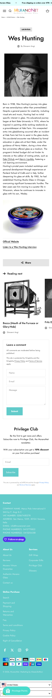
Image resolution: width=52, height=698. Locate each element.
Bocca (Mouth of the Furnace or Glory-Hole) (20, 325)
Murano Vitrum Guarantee (10, 567)
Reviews (6, 560)
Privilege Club (35, 565)
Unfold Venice (11, 17)
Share (28, 262)
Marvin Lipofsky (26, 159)
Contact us (8, 582)
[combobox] (26, 685)
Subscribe (10, 472)
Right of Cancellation (12, 640)
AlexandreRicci (37, 671)
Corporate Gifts (36, 560)
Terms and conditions (13, 625)
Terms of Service (35, 361)
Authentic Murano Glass (11, 576)
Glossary (33, 570)
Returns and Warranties (8, 613)
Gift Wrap (33, 555)
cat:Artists (26, 29)
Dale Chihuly (9, 159)
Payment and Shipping (9, 604)
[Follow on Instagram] (20, 650)
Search (6, 597)
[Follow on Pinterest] (27, 650)
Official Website (11, 241)
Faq (4, 620)
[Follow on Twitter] (12, 650)
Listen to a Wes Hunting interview (20, 247)
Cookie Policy (9, 635)
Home (3, 17)
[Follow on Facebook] (5, 650)
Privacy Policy (19, 361)
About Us (7, 555)
